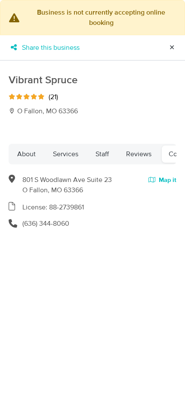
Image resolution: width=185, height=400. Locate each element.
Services (65, 154)
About (26, 154)
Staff (102, 154)
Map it (166, 180)
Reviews (138, 154)
